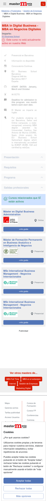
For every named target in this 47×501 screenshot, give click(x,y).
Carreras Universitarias (33, 421)
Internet (12, 383)
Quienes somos (11, 407)
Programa (9, 177)
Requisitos (10, 167)
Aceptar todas (23, 480)
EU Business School (11, 36)
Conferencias (32, 415)
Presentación (11, 157)
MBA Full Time (12, 379)
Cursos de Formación (31, 404)
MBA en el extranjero (32, 379)
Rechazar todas (23, 488)
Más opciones (23, 496)
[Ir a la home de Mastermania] (20, 4)
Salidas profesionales (16, 187)
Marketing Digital (23, 388)
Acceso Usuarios (12, 417)
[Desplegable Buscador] (43, 4)
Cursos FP (31, 410)
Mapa (7, 403)
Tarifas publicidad (12, 412)
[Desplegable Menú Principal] (4, 4)
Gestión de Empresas (28, 383)
